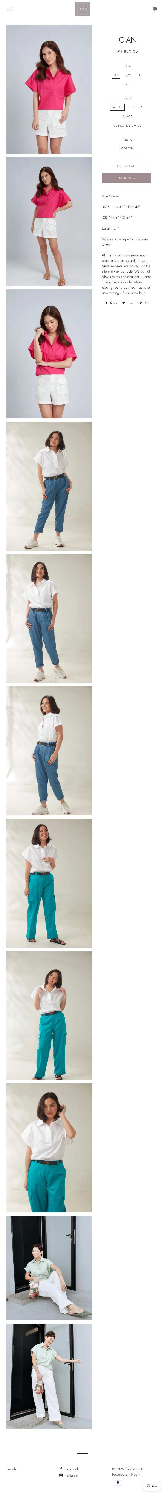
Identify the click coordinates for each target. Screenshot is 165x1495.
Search (11, 1469)
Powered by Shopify (126, 1474)
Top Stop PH (135, 1469)
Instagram (71, 1475)
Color (128, 98)
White (117, 107)
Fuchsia (136, 107)
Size (128, 66)
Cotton (127, 148)
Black (127, 116)
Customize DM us (128, 126)
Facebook (71, 1469)
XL (127, 84)
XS (116, 75)
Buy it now (127, 178)
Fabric (127, 139)
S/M (128, 75)
